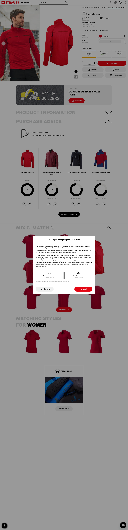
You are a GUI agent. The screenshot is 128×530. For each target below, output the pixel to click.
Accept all (83, 289)
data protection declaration (61, 281)
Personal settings (44, 289)
